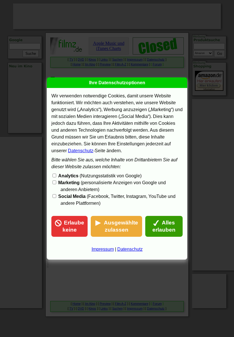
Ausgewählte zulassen (121, 226)
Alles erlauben (163, 226)
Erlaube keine (73, 226)
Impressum (103, 249)
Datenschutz (80, 150)
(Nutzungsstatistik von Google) (100, 175)
